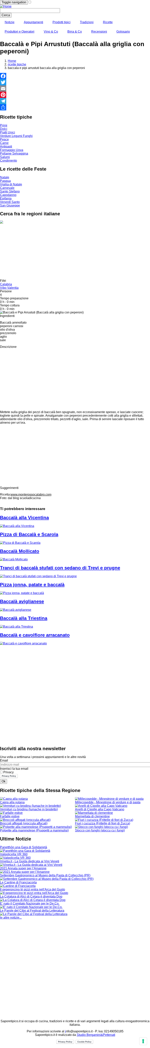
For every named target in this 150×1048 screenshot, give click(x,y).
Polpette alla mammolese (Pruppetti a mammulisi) (34, 830)
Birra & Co (74, 31)
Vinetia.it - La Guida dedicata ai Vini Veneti (29, 861)
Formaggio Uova (11, 150)
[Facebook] (75, 76)
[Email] (75, 88)
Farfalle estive (10, 816)
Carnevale (7, 188)
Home (12, 61)
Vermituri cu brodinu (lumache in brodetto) (29, 809)
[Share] (75, 107)
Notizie (9, 22)
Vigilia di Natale (11, 184)
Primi (3, 125)
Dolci (3, 129)
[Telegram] (75, 101)
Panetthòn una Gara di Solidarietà (23, 847)
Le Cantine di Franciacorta (18, 882)
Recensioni (99, 31)
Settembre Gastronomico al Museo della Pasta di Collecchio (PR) (45, 875)
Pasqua (5, 181)
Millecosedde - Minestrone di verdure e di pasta (107, 802)
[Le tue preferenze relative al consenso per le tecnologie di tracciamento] (143, 1041)
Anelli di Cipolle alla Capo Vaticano (99, 809)
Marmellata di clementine (92, 816)
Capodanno (8, 195)
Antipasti (6, 146)
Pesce (4, 139)
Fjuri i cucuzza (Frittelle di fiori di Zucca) (102, 823)
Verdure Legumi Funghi (16, 136)
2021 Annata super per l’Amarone (23, 868)
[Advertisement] (75, 251)
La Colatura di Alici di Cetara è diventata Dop (31, 896)
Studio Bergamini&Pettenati (96, 1034)
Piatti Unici (7, 132)
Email (4, 760)
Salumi (5, 157)
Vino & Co (51, 31)
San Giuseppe (10, 205)
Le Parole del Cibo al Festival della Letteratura (32, 910)
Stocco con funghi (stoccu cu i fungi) (100, 830)
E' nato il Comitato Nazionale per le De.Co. (29, 903)
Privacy (8, 772)
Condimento (8, 160)
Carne (4, 143)
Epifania (6, 198)
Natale (4, 177)
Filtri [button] (3, 280)
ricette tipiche (17, 64)
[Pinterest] (75, 95)
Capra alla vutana (12, 802)
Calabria (6, 284)
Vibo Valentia (9, 287)
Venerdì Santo (10, 202)
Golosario (123, 31)
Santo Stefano (10, 191)
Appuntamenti (33, 22)
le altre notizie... (11, 917)
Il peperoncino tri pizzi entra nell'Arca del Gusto (32, 889)
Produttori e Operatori (19, 31)
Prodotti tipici (62, 22)
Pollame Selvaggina (14, 153)
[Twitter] (75, 82)
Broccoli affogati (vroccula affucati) (23, 823)
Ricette (108, 22)
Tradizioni (87, 22)
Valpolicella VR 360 (14, 854)
